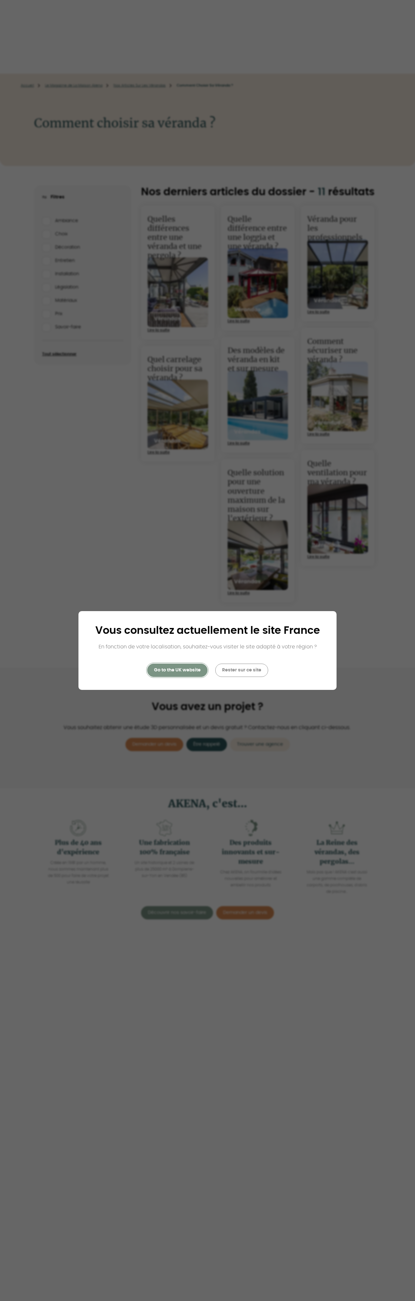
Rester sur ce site (241, 670)
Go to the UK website (177, 670)
